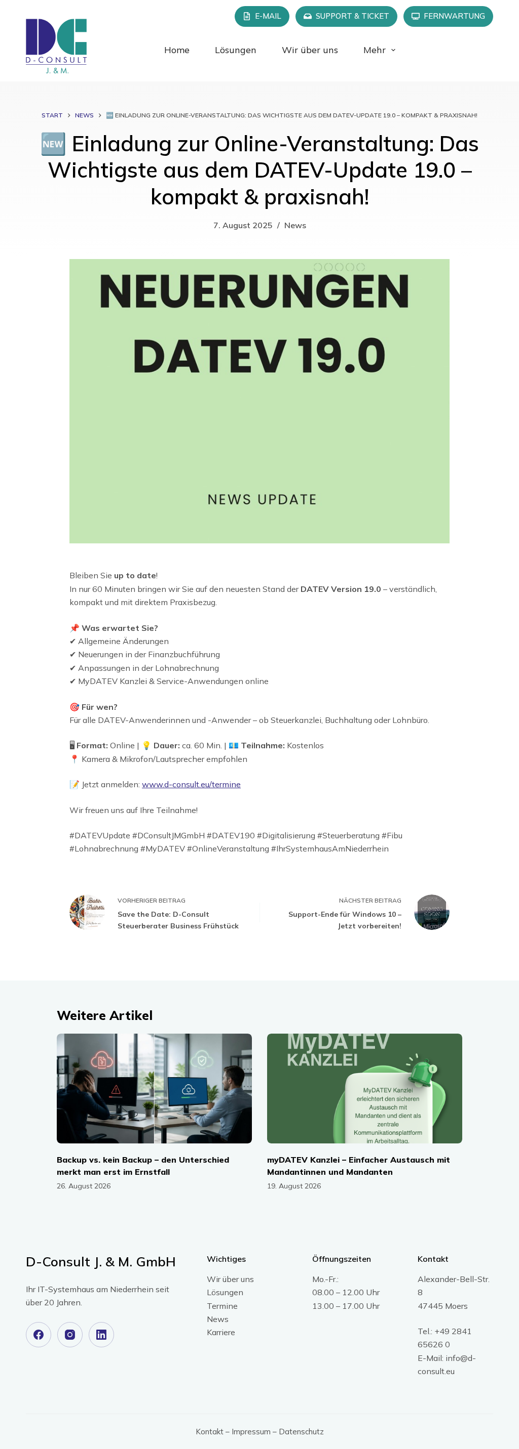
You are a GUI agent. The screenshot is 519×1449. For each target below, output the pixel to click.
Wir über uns (310, 50)
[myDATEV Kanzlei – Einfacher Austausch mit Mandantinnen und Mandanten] (364, 1088)
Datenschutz (301, 1431)
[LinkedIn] (101, 1334)
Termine (222, 1306)
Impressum (251, 1431)
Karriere (221, 1332)
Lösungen (235, 50)
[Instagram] (70, 1334)
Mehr (374, 50)
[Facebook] (38, 1334)
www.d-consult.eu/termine (191, 784)
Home (177, 50)
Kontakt (210, 1431)
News (295, 225)
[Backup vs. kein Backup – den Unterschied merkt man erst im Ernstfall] (154, 1088)
